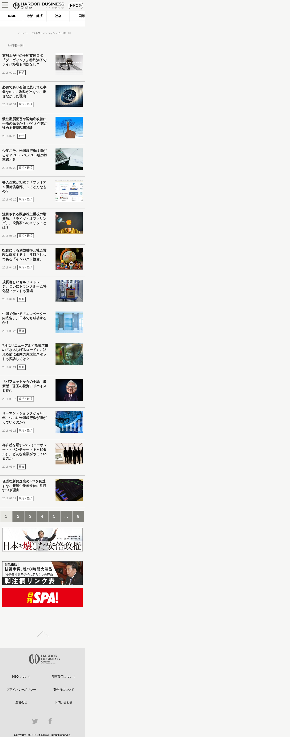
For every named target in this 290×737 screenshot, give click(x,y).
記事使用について (63, 676)
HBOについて (21, 676)
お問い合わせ (63, 702)
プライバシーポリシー (21, 689)
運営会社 (21, 702)
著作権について (63, 689)
